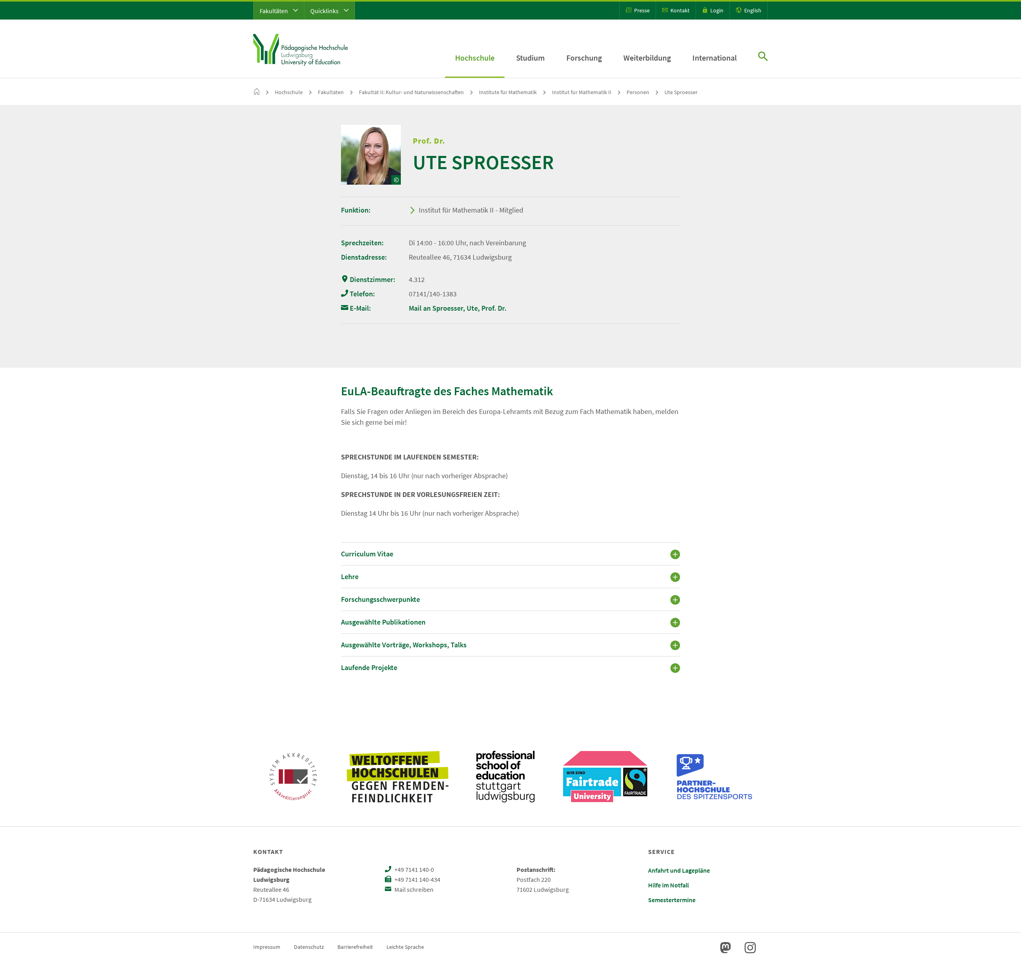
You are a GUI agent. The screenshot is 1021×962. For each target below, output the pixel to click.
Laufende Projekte (369, 667)
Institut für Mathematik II (581, 92)
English (752, 10)
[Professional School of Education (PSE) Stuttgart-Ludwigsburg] (505, 776)
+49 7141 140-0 (413, 869)
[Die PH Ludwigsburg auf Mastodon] (725, 947)
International (714, 58)
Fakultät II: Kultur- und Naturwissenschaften (411, 92)
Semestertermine (672, 900)
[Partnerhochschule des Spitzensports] (715, 776)
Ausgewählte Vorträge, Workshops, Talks (404, 644)
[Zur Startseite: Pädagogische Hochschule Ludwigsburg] (300, 49)
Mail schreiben (413, 889)
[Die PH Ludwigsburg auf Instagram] (750, 947)
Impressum (266, 946)
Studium (530, 58)
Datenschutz (309, 946)
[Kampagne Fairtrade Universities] (605, 776)
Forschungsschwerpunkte (380, 599)
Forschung (584, 58)
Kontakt (679, 10)
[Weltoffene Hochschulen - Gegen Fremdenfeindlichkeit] (397, 776)
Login (716, 10)
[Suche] (763, 57)
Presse (641, 10)
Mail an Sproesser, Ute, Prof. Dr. (458, 308)
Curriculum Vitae (367, 553)
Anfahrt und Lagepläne (679, 870)
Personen (638, 92)
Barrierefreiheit (355, 946)
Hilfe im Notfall (668, 885)
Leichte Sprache (405, 946)
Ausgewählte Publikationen (383, 622)
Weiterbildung (647, 58)
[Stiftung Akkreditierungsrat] (293, 776)
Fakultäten (274, 11)
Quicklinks (325, 11)
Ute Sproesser (681, 92)
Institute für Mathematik (508, 92)
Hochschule (475, 58)
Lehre (350, 576)
